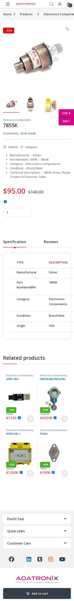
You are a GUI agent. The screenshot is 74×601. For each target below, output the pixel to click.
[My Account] (60, 4)
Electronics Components (17, 120)
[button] (67, 28)
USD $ (64, 113)
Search (51, 4)
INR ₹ (64, 121)
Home (7, 14)
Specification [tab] (14, 242)
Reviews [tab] (51, 242)
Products (26, 14)
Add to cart (40, 593)
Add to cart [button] (30, 418)
